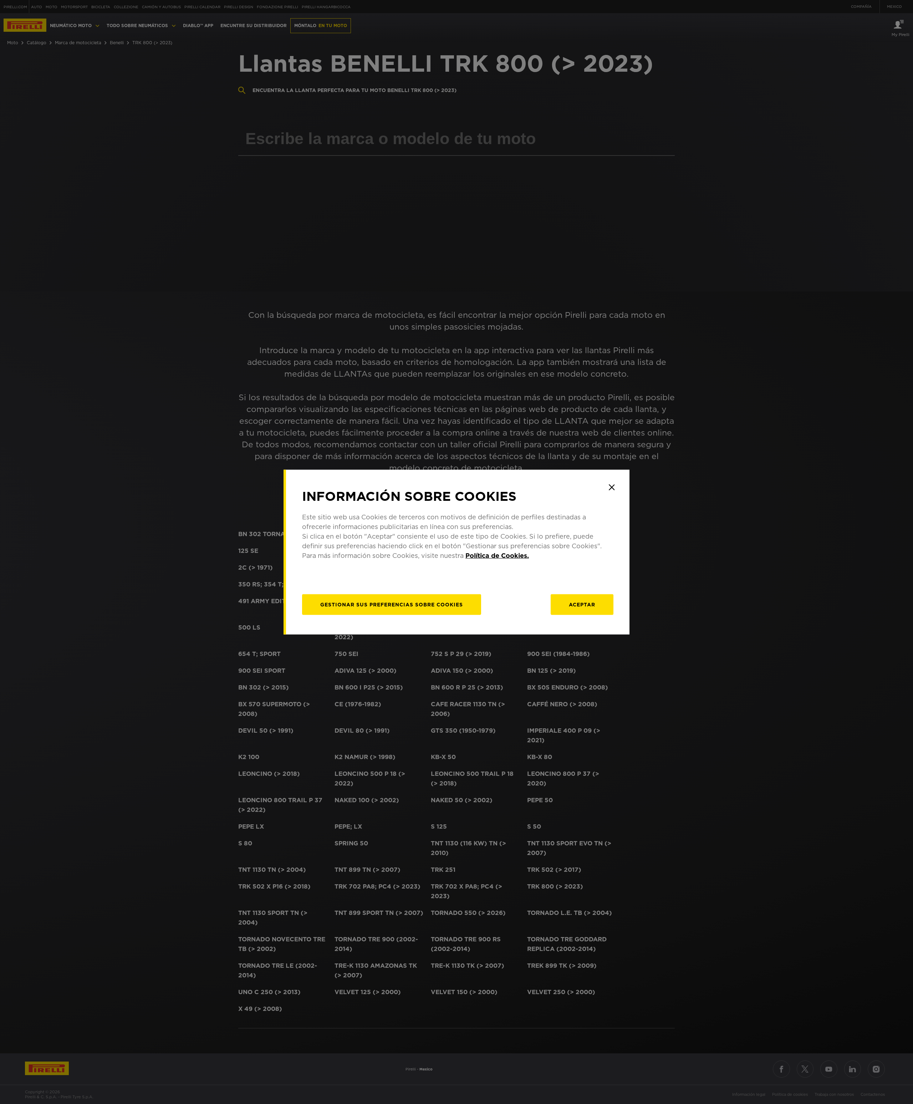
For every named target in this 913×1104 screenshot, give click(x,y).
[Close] (612, 487)
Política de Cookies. (497, 555)
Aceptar (582, 604)
